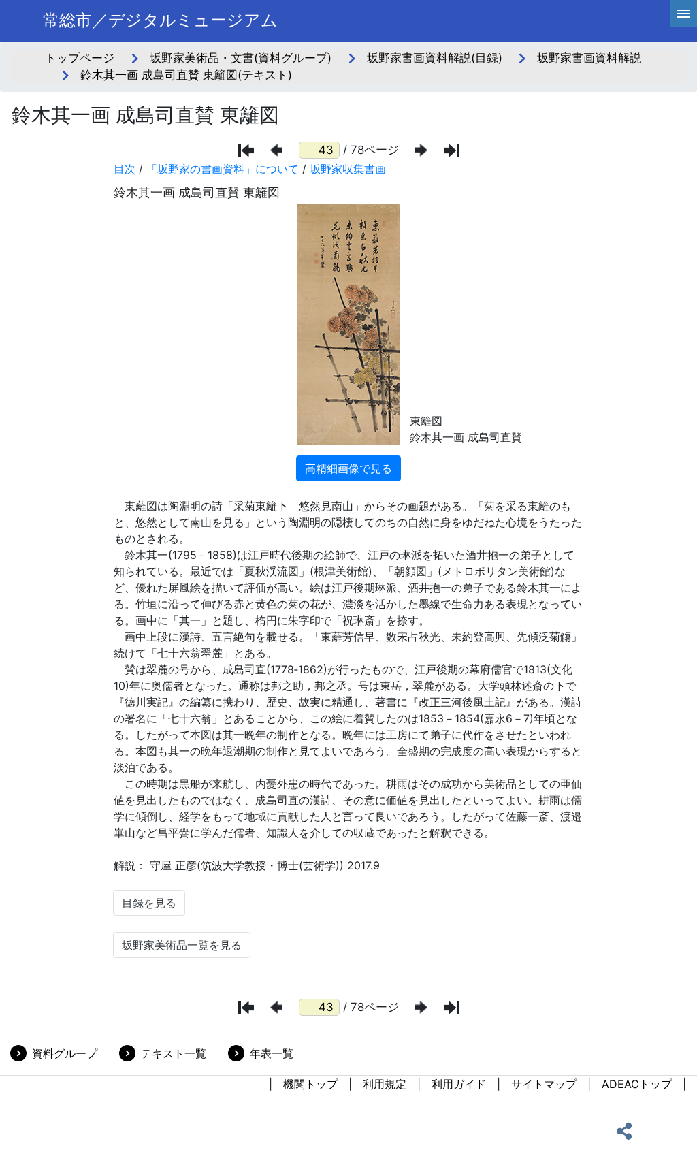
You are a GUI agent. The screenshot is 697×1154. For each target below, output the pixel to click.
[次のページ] (421, 150)
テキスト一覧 (173, 1053)
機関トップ (310, 1084)
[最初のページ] (246, 150)
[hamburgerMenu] (683, 13)
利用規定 (384, 1084)
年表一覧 (271, 1053)
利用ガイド (459, 1084)
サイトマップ (544, 1084)
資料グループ (64, 1053)
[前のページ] (276, 150)
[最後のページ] (451, 150)
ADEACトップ (637, 1084)
